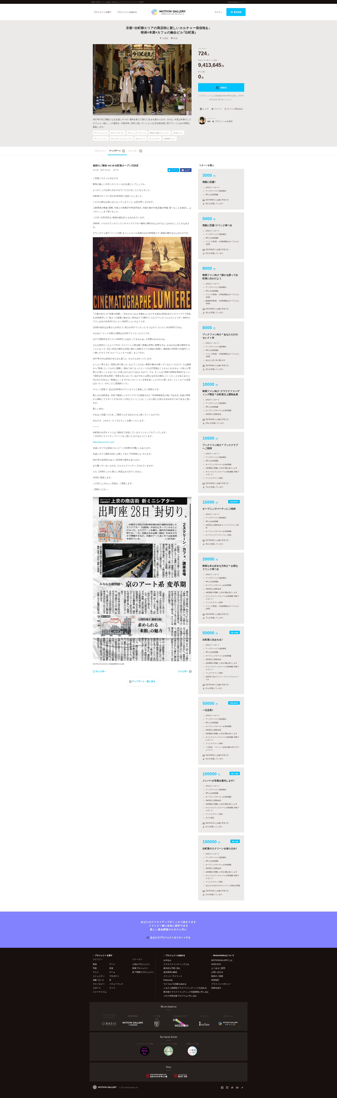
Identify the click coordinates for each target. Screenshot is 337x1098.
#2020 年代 (216, 964)
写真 (95, 968)
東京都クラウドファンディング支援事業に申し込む (184, 991)
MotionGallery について (237, 2)
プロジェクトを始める (127, 12)
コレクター (135, 150)
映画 (175, 38)
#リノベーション (100, 138)
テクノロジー (99, 983)
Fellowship (167, 979)
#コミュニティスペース (137, 132)
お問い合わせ (217, 972)
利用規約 (215, 979)
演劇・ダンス (98, 979)
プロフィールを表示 (224, 121)
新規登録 (238, 12)
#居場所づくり (169, 138)
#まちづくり (140, 138)
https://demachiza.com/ (103, 441)
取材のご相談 (217, 976)
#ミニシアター (154, 138)
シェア (206, 109)
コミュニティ (99, 976)
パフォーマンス (116, 983)
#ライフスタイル (117, 132)
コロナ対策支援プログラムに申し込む (180, 995)
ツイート (218, 109)
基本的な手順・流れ (171, 968)
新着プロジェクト (140, 968)
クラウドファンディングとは (176, 964)
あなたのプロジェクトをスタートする (170, 937)
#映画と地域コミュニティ (159, 132)
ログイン (218, 12)
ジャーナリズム (100, 991)
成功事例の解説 (170, 972)
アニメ (96, 972)
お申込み (167, 960)
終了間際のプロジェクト (142, 972)
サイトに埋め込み (235, 109)
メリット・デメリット (172, 976)
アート (112, 964)
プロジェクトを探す (102, 12)
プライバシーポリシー (221, 983)
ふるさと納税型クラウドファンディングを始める (184, 987)
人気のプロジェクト (141, 964)
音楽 (111, 968)
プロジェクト (100, 150)
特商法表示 (216, 987)
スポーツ (97, 987)
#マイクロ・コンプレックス (121, 138)
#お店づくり (178, 132)
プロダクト (114, 976)
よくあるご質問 (218, 968)
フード (112, 987)
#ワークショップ (100, 132)
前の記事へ (101, 671)
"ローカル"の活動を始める (174, 983)
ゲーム (112, 972)
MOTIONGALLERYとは (221, 960)
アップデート (116, 150)
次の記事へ (183, 671)
